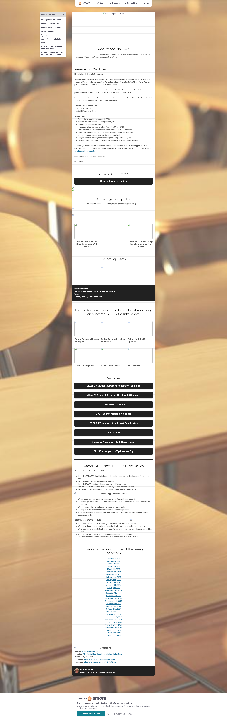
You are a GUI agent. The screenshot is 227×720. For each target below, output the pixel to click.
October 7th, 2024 (113, 614)
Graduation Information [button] (113, 181)
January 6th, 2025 (113, 588)
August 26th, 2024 (114, 630)
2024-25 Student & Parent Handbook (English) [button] (113, 385)
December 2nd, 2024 (113, 596)
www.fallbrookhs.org (90, 651)
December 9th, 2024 (113, 593)
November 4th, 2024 (113, 604)
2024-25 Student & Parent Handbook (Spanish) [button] (113, 395)
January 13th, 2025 (113, 585)
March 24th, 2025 (113, 561)
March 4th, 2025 (113, 569)
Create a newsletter (91, 714)
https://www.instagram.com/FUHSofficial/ (100, 662)
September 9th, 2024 (113, 625)
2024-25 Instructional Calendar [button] (113, 413)
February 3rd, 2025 (113, 577)
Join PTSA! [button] (113, 432)
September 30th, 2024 (113, 617)
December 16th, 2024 (113, 590)
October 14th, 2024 (113, 612)
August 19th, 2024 (114, 633)
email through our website (84, 151)
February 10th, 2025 (113, 574)
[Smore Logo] (85, 3)
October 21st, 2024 (113, 609)
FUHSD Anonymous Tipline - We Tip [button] (113, 451)
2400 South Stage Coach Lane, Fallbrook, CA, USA (102, 654)
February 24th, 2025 (113, 572)
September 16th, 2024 (113, 622)
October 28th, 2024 (113, 606)
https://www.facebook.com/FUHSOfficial (99, 659)
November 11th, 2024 (113, 601)
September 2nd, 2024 (113, 627)
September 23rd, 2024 (113, 620)
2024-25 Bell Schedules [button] (113, 404)
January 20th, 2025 (113, 582)
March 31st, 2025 (113, 558)
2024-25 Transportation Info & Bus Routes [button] (113, 423)
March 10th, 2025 (113, 566)
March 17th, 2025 (113, 564)
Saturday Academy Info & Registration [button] (113, 442)
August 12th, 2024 (114, 635)
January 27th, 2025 (113, 580)
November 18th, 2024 (113, 598)
